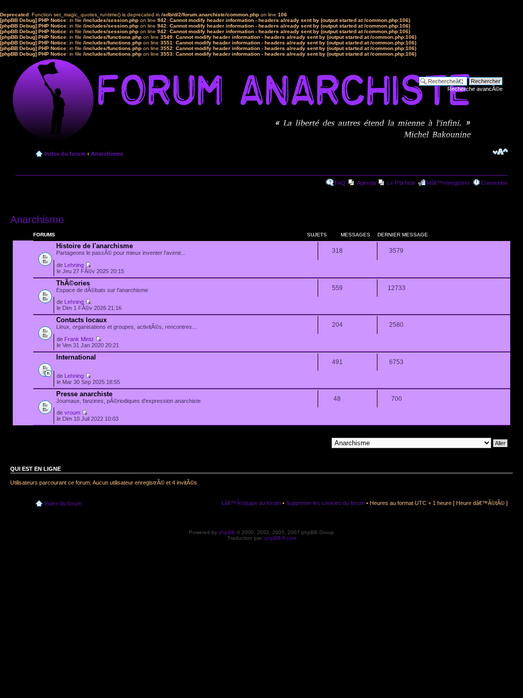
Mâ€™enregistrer (448, 183)
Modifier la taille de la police (500, 151)
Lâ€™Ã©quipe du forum (251, 503)
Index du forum (65, 154)
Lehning (74, 265)
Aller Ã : (317, 443)
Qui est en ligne (35, 469)
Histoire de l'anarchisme (94, 246)
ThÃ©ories (73, 283)
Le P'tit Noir (401, 183)
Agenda (366, 183)
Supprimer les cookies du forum (325, 503)
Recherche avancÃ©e (475, 89)
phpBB (227, 532)
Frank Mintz (79, 339)
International (76, 357)
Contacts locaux (81, 320)
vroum (72, 413)
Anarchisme (107, 154)
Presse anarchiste (84, 394)
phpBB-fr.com (280, 538)
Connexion (494, 183)
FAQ (340, 183)
